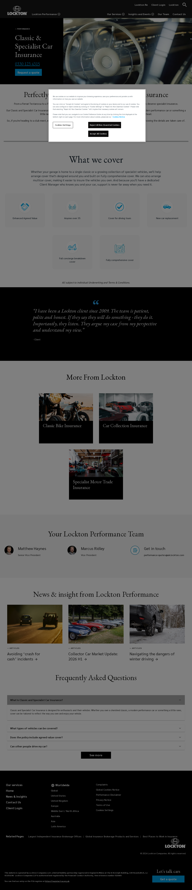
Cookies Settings (63, 125)
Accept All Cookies (98, 134)
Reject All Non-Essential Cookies (104, 125)
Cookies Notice (118, 117)
